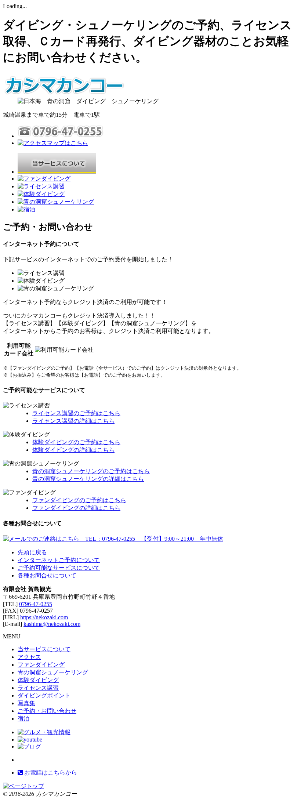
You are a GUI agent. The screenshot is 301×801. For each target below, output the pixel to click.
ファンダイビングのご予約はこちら (79, 500)
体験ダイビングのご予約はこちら (76, 442)
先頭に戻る (32, 552)
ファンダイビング (41, 665)
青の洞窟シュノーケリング (53, 672)
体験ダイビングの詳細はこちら (73, 450)
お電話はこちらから (50, 772)
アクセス (29, 657)
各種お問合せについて (47, 575)
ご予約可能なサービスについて (59, 568)
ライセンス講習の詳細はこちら (73, 421)
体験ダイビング (38, 680)
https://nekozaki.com (44, 617)
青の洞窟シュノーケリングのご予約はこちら (91, 471)
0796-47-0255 (35, 604)
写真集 (26, 703)
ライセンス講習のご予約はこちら (76, 413)
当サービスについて (44, 649)
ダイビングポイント (44, 695)
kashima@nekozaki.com (51, 624)
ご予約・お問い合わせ (47, 711)
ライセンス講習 (38, 688)
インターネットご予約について (59, 560)
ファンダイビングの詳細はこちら (76, 508)
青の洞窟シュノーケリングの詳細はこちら (88, 479)
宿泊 (23, 718)
